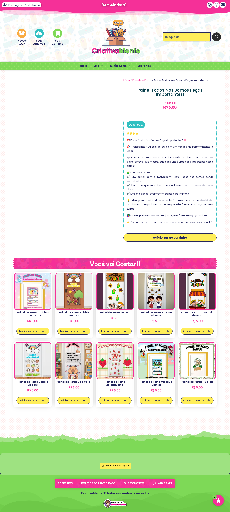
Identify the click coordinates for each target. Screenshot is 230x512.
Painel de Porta (141, 80)
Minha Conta (118, 65)
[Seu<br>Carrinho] (57, 33)
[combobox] (187, 36)
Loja (96, 65)
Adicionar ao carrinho (170, 237)
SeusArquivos (39, 42)
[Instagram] (210, 5)
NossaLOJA (22, 42)
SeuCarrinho (57, 42)
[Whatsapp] (216, 5)
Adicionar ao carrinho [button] (33, 331)
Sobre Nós (144, 65)
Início (83, 65)
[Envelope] (223, 5)
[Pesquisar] (216, 36)
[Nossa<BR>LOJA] (21, 33)
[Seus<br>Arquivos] (39, 33)
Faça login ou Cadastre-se (24, 5)
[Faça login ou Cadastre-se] (5, 4)
